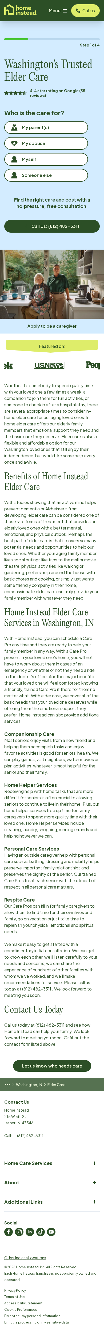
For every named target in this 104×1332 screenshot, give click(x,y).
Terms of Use (14, 1297)
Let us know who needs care (52, 1066)
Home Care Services (28, 1163)
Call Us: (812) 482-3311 (55, 226)
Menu (55, 10)
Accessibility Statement (23, 1303)
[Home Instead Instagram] (19, 1232)
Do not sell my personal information (32, 1316)
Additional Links (23, 1202)
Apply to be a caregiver (52, 326)
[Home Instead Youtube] (51, 1232)
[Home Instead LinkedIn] (30, 1232)
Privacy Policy (15, 1290)
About (11, 1182)
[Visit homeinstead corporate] (20, 10)
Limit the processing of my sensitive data (36, 1322)
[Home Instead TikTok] (40, 1232)
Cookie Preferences (20, 1310)
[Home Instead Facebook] (8, 1232)
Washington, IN (29, 1084)
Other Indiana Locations (25, 1257)
